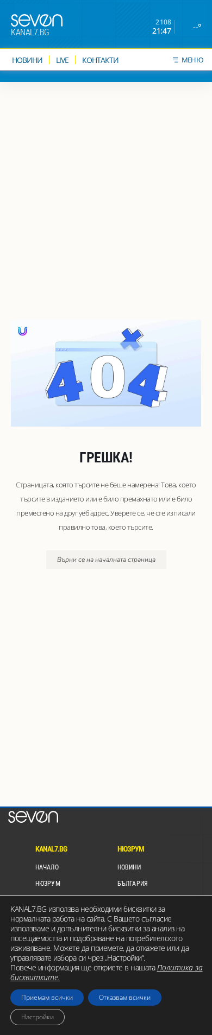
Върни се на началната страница (106, 559)
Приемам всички (47, 997)
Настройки (37, 1016)
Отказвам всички (125, 997)
